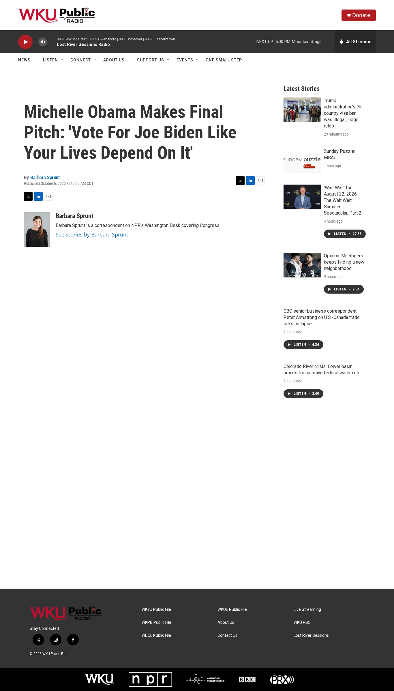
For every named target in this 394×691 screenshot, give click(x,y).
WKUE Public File (232, 609)
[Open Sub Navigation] (35, 60)
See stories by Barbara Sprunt (92, 234)
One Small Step (224, 60)
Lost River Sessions (311, 635)
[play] (25, 42)
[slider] (52, 42)
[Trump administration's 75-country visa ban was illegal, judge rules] (302, 109)
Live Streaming (307, 609)
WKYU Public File (156, 609)
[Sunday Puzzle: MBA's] (302, 160)
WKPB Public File (156, 622)
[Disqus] (197, 511)
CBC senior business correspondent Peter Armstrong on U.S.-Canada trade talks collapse (322, 317)
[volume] (43, 41)
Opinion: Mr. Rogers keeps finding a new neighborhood (344, 262)
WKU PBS (302, 622)
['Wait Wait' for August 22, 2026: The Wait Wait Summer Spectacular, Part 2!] (302, 197)
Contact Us (227, 635)
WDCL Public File (156, 635)
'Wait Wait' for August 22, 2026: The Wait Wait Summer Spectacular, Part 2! (343, 200)
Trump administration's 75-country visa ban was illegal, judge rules (343, 113)
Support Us (150, 60)
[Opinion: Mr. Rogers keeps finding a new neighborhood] (302, 265)
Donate (361, 15)
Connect (80, 60)
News (24, 60)
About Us (114, 60)
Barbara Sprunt (45, 177)
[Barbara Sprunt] (37, 229)
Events (185, 60)
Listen (50, 60)
